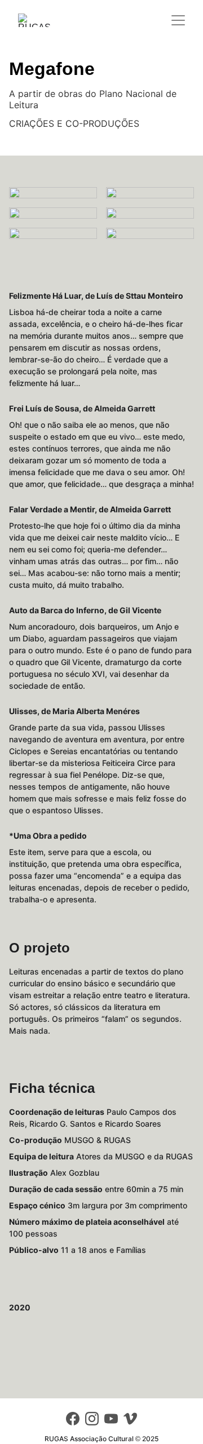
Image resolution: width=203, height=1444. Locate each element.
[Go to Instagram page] (92, 1418)
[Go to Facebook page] (73, 1418)
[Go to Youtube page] (111, 1418)
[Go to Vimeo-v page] (130, 1418)
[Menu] (178, 20)
